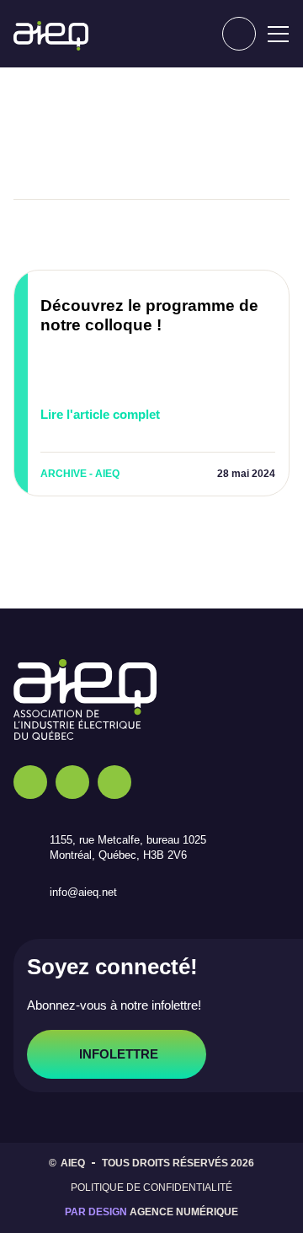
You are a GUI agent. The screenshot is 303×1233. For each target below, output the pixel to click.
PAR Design (96, 1212)
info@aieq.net (93, 892)
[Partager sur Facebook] (63, 148)
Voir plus (226, 234)
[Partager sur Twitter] (122, 148)
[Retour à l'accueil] (50, 36)
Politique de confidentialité (152, 1187)
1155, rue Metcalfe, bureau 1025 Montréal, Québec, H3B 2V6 (140, 847)
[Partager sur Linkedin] (181, 148)
